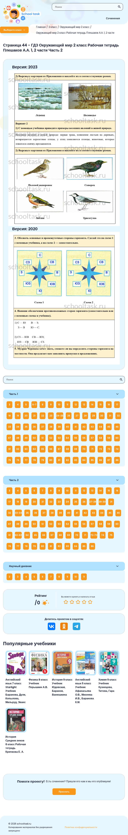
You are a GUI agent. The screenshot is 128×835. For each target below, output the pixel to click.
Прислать (64, 791)
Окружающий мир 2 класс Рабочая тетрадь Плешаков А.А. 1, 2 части (75, 33)
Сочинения (113, 18)
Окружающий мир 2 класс (74, 27)
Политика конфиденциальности (81, 827)
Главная (41, 27)
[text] (90, 602)
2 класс (53, 27)
